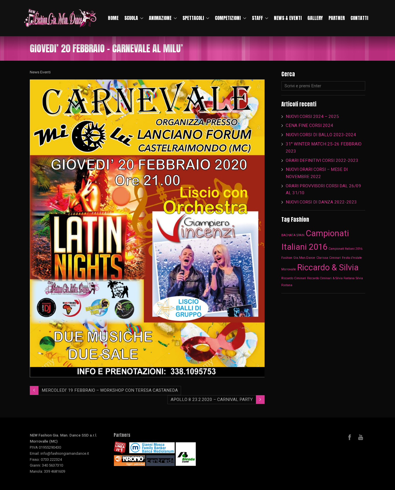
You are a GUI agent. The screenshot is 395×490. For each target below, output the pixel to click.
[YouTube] (360, 437)
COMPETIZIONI (228, 17)
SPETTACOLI (193, 17)
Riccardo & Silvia (328, 267)
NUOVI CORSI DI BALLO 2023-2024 (321, 134)
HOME (113, 17)
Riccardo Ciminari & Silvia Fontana (331, 278)
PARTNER (336, 17)
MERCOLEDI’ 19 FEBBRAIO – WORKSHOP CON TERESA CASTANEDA (110, 390)
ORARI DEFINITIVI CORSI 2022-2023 (322, 160)
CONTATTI (359, 17)
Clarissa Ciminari (328, 258)
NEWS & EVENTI (288, 17)
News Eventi (40, 72)
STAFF (257, 17)
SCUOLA (131, 17)
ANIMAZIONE (160, 17)
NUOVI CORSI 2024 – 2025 (312, 116)
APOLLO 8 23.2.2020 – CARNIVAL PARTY (212, 399)
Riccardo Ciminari (293, 278)
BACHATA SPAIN (292, 235)
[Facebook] (349, 437)
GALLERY (315, 17)
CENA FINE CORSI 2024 (309, 125)
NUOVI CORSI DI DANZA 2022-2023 (321, 202)
